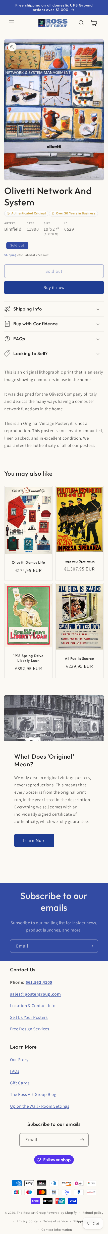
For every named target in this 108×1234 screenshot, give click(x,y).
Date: (31, 223)
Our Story (19, 1059)
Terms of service (55, 1221)
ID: (66, 223)
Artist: (10, 223)
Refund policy (92, 1212)
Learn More (34, 840)
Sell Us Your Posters (29, 1017)
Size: (47, 223)
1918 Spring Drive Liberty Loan (29, 658)
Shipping (10, 255)
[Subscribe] (91, 946)
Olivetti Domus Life (28, 562)
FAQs (14, 1071)
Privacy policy (27, 1221)
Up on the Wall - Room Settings (39, 1106)
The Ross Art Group (31, 1212)
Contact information (56, 1229)
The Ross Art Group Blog (33, 1094)
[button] (11, 23)
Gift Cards (20, 1083)
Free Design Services (29, 1029)
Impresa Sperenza (79, 561)
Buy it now (54, 287)
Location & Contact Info (33, 1005)
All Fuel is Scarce (79, 658)
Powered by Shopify (61, 1212)
